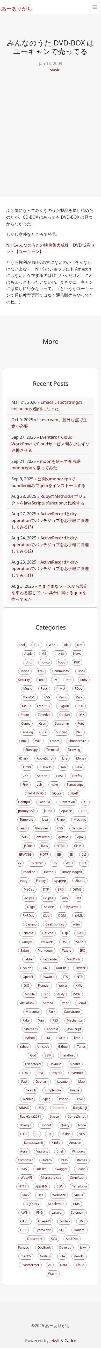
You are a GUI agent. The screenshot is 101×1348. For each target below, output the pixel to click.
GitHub (65, 1221)
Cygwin (64, 706)
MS (43, 653)
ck (19, 863)
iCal (44, 732)
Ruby (83, 680)
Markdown (45, 950)
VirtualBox (26, 1003)
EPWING (25, 854)
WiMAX (23, 1108)
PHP (77, 662)
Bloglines (41, 828)
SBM (48, 1055)
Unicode (43, 1046)
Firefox (77, 776)
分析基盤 (41, 1186)
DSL (64, 942)
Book (81, 671)
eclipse (29, 898)
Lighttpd (24, 802)
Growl (81, 1003)
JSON (77, 994)
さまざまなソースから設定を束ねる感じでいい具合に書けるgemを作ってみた (49, 592)
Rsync (63, 697)
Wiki (38, 741)
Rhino (61, 819)
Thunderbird (77, 741)
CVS (47, 697)
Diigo (31, 907)
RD (79, 898)
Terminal (52, 749)
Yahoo (24, 1046)
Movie (24, 671)
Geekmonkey (54, 924)
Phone (63, 1099)
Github (63, 1046)
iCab (46, 915)
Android (52, 1029)
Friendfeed (33, 1064)
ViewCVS (29, 697)
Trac (84, 811)
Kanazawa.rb (33, 1142)
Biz (66, 645)
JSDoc (28, 846)
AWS (24, 1212)
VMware (47, 942)
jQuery (64, 1125)
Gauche (47, 933)
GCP (23, 1230)
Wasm (52, 1273)
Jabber (29, 959)
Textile (66, 950)
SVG (54, 1239)
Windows (78, 1151)
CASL (59, 776)
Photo (25, 715)
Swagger (61, 1169)
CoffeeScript (76, 1116)
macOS (26, 1256)
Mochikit (80, 819)
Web (52, 645)
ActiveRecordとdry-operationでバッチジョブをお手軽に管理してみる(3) (50, 520)
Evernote (77, 1073)
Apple (28, 653)
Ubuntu (80, 880)
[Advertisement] (50, 132)
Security (24, 680)
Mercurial (33, 1011)
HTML (61, 846)
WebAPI (26, 1177)
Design (65, 1134)
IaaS (25, 1195)
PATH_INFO (35, 793)
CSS (60, 828)
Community (60, 671)
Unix (28, 662)
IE (71, 854)
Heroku (79, 1256)
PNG (39, 1212)
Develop (65, 1247)
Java (45, 819)
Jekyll (83, 1247)
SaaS (23, 1169)
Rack (51, 1011)
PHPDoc (28, 915)
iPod (77, 1038)
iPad (23, 1081)
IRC (82, 950)
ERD (61, 889)
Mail (25, 706)
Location (63, 1081)
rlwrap (48, 872)
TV (55, 680)
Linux (22, 741)
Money (81, 758)
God (33, 1055)
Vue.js (78, 1195)
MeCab (29, 889)
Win (41, 1020)
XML (79, 985)
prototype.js (26, 811)
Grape (80, 1169)
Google (27, 942)
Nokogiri (25, 1125)
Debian (64, 715)
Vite (62, 1256)
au (85, 802)
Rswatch (48, 977)
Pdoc (44, 688)
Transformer (30, 1265)
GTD (23, 1134)
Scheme (27, 933)
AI (49, 1265)
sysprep (60, 880)
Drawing (74, 749)
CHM (77, 846)
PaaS (64, 1160)
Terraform (79, 1186)
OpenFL (28, 977)
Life (64, 758)
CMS (76, 1204)
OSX (81, 715)
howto (45, 662)
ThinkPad (36, 863)
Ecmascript (75, 784)
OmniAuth (77, 1177)
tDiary (23, 758)
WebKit (28, 1099)
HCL (41, 1195)
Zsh (25, 776)
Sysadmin (62, 723)
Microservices (51, 1177)
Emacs (55, 741)
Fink (25, 784)
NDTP (44, 854)
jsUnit (48, 811)
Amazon (75, 1142)
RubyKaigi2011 (30, 1116)
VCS (82, 1134)
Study (60, 994)
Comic (25, 723)
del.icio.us (79, 828)
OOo (62, 1038)
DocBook (44, 1247)
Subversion (67, 802)
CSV (80, 1099)
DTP (46, 889)
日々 (37, 645)
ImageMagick (72, 872)
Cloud (80, 1265)
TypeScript (43, 1230)
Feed (22, 828)
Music (54, 69)
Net (79, 645)
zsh (39, 784)
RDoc (78, 688)
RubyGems (70, 907)
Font (81, 723)
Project (57, 1073)
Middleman (56, 1204)
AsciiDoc (72, 1239)
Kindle (56, 1142)
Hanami (79, 1230)
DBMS (77, 889)
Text (42, 680)
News (77, 653)
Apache (66, 811)
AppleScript (45, 758)
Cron (42, 723)
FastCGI (44, 802)
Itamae (82, 1160)
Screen (42, 776)
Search (31, 1090)
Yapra (63, 985)
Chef (59, 1151)
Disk (79, 697)
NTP (80, 977)
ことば (59, 653)
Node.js (45, 1256)
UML (81, 1221)
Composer (25, 1160)
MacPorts (74, 959)
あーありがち (13, 8)
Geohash (41, 1081)
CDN (59, 1186)
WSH (69, 863)
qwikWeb (43, 837)
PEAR (74, 793)
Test (40, 1073)
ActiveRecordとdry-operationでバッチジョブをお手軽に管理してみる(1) (50, 568)
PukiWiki (46, 767)
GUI (26, 985)
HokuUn (55, 1064)
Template (26, 819)
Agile (23, 1151)
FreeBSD (43, 706)
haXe (54, 784)
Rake (26, 1020)
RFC (84, 863)
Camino (31, 924)
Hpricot (45, 1125)
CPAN (43, 968)
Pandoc (23, 1247)
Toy (54, 863)
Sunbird (61, 732)
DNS (79, 732)
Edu (41, 671)
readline (29, 872)
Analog (28, 732)
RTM (47, 1038)
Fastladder (50, 959)
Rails (44, 846)
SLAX (79, 942)
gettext (63, 837)
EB (59, 854)
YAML (79, 915)
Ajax (80, 837)
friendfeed (67, 1055)
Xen (63, 767)
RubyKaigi (80, 1108)
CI (37, 1134)
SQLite (57, 793)
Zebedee (44, 715)
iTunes (81, 1046)
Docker (41, 1169)
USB (41, 1108)
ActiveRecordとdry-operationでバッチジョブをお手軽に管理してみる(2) (50, 544)
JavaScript (74, 1029)
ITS (65, 977)
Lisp (65, 933)
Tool (22, 645)
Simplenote (53, 1090)
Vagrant (42, 1151)
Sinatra (75, 1064)
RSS (55, 1020)
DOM (62, 915)
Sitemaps (31, 1029)
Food (61, 662)
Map (81, 1081)
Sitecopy (31, 749)
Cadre (70, 1340)
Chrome (58, 1108)
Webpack (59, 1195)
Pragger (44, 985)
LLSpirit (25, 968)
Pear (65, 1003)
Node (82, 1125)
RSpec (45, 1099)
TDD (25, 1073)
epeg (23, 880)
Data (63, 1265)
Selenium (77, 1212)
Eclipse (48, 898)
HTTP (22, 1186)
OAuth (24, 1221)
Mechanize (75, 1020)
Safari (24, 950)
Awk (65, 898)
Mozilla (61, 968)
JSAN (80, 933)
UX (49, 1134)
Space (54, 1116)
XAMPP (49, 907)
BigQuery (32, 1204)
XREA (78, 767)
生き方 (61, 688)
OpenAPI (44, 1221)
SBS (25, 837)
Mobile (30, 994)
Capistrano (72, 1011)
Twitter (80, 968)
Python (30, 1038)
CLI (84, 854)
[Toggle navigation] (95, 7)
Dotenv (47, 1160)
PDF (80, 706)
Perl (68, 680)
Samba (48, 1003)
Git (46, 994)
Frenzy (41, 880)
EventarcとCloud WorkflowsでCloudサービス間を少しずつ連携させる (50, 443)
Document (34, 1239)
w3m (76, 924)
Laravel (57, 1212)
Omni (27, 767)
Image (74, 1090)
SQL (62, 1230)
